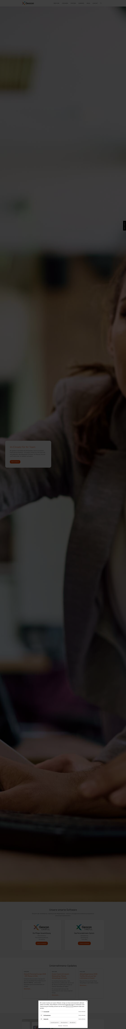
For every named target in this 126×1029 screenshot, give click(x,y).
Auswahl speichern (55, 1022)
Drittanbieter (47, 1015)
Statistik (46, 1019)
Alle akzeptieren (64, 1022)
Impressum (60, 1025)
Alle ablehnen (72, 1022)
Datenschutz (69, 1006)
